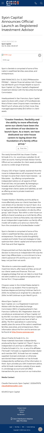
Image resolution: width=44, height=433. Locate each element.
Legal (10, 427)
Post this (23, 148)
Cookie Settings (31, 427)
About (22, 412)
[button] (22, 55)
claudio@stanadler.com (12, 386)
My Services (21, 414)
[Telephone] (36, 3)
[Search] (41, 3)
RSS (23, 427)
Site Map (17, 427)
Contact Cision (21, 408)
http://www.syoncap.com (23, 332)
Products (22, 410)
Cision (24, 430)
